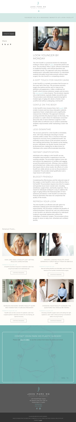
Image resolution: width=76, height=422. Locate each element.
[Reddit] (8, 44)
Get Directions (38, 404)
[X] (5, 44)
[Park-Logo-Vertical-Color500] (38, 2)
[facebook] (37, 408)
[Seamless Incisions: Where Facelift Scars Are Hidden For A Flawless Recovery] (19, 290)
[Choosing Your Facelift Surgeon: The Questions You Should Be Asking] (56, 290)
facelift (61, 108)
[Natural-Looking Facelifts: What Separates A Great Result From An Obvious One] (56, 244)
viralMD (40, 420)
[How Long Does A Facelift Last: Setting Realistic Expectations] (19, 244)
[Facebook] (2, 44)
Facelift (12, 33)
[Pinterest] (10, 44)
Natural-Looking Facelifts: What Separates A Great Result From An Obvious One (56, 261)
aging (52, 64)
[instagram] (40, 408)
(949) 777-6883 (38, 405)
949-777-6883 (24, 340)
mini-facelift (39, 93)
